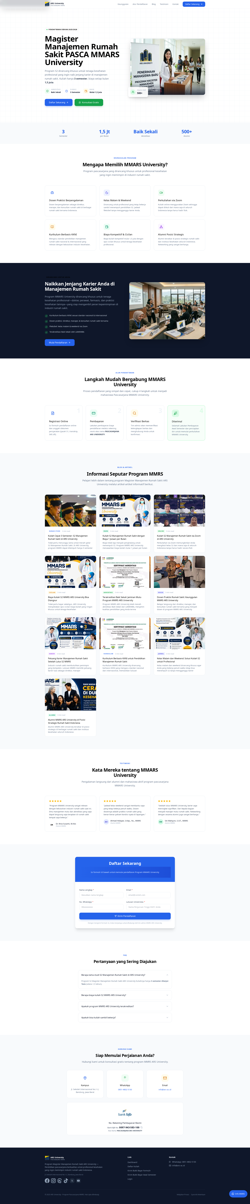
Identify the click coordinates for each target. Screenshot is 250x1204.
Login (130, 1179)
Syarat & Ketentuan (198, 1195)
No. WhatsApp (86, 902)
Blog (154, 4)
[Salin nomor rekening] (141, 1127)
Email (129, 890)
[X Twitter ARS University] (72, 1180)
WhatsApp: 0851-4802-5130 (184, 1162)
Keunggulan (123, 4)
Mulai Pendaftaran (58, 342)
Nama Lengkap (86, 890)
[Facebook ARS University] (47, 1180)
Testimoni (164, 4)
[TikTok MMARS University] (66, 1180)
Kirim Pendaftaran (127, 916)
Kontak (176, 4)
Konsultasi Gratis (90, 102)
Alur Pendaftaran (140, 4)
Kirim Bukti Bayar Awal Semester (142, 1175)
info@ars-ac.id (178, 1165)
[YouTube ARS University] (78, 1180)
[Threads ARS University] (59, 1180)
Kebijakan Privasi (183, 1195)
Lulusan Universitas (135, 902)
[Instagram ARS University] (53, 1180)
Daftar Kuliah (133, 1166)
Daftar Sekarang (192, 4)
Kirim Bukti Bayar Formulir (139, 1170)
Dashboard (132, 1162)
